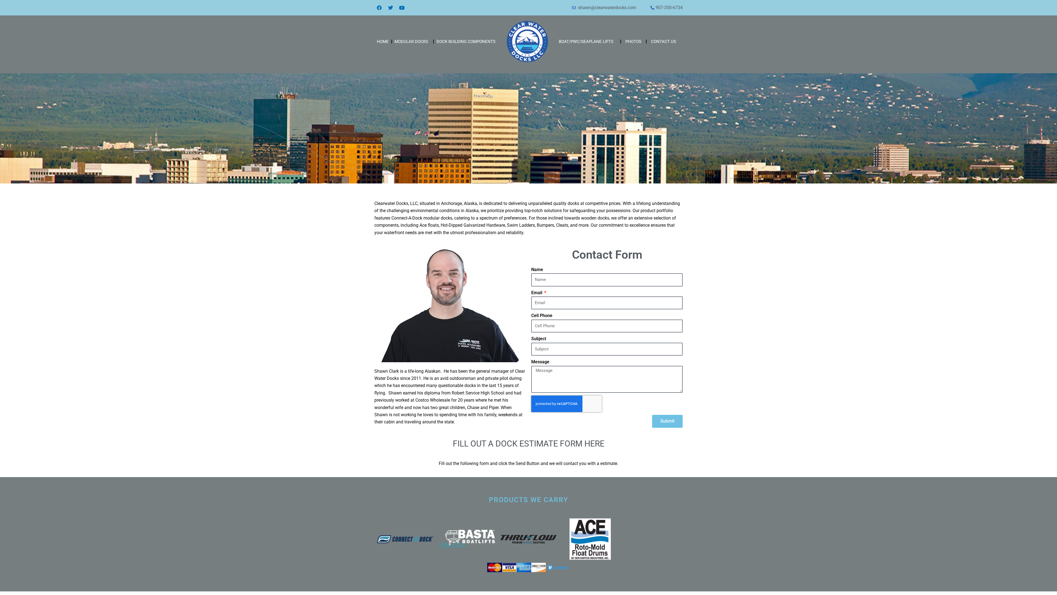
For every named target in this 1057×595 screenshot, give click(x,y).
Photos (633, 41)
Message (540, 361)
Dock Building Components (466, 41)
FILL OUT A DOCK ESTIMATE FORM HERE (528, 443)
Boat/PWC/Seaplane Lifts (586, 41)
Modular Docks (411, 41)
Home (383, 41)
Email (537, 292)
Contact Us (663, 41)
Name (537, 269)
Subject (538, 338)
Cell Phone (541, 315)
